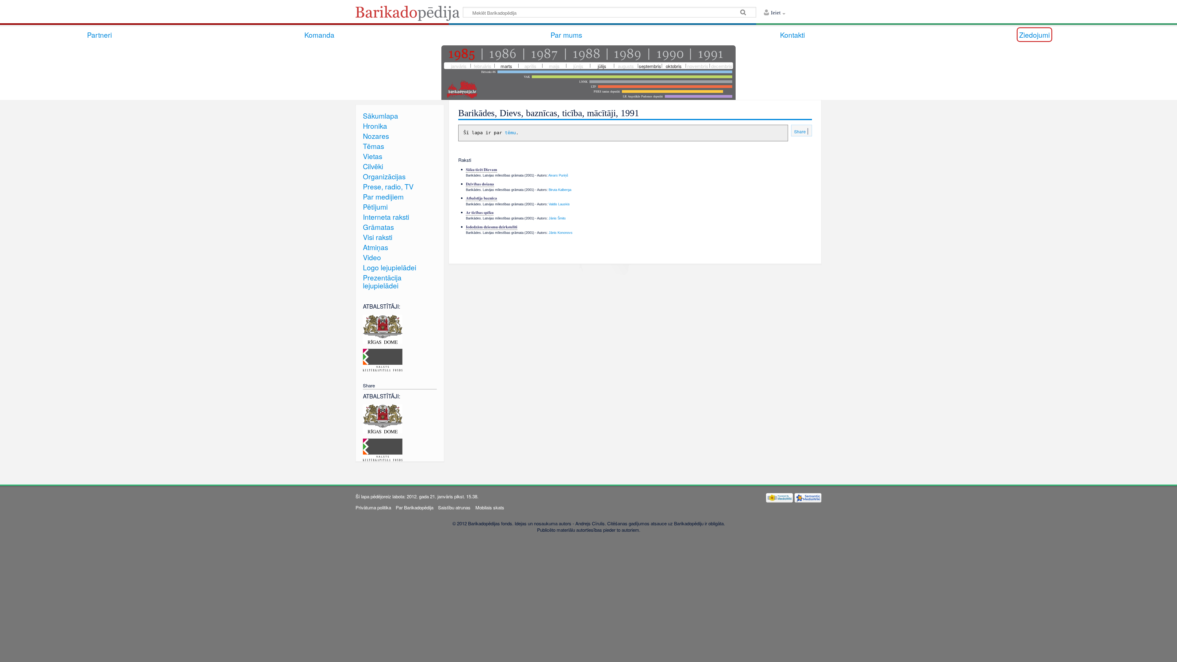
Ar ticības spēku (479, 212)
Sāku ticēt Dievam (481, 169)
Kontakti (792, 35)
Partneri (99, 35)
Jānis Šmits (557, 218)
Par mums (566, 35)
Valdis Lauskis (559, 204)
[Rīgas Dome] (382, 328)
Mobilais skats (489, 507)
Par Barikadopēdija (414, 507)
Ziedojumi (1034, 35)
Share (799, 131)
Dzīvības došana (480, 184)
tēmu (510, 132)
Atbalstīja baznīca (481, 198)
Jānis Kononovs (561, 232)
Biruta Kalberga (560, 190)
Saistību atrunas (454, 507)
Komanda (319, 35)
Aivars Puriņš (558, 175)
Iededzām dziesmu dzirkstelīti (491, 227)
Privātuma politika (373, 507)
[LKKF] (382, 359)
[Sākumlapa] (409, 15)
